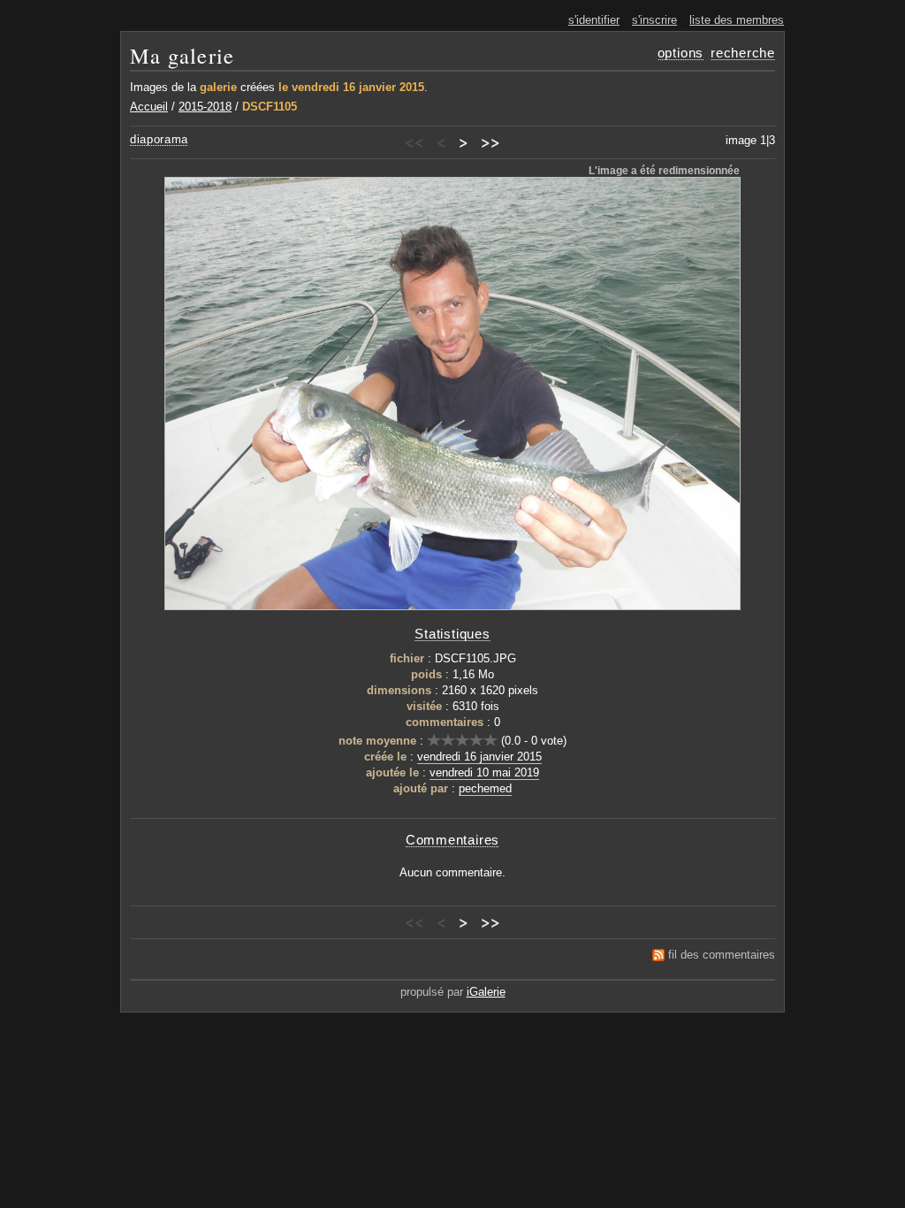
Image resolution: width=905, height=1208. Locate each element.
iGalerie (486, 991)
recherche (743, 52)
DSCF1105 (269, 106)
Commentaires (452, 839)
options (680, 52)
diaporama (159, 139)
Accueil (149, 106)
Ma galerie (182, 55)
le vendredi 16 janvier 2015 (351, 87)
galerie (218, 87)
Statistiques (452, 633)
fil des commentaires (721, 954)
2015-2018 (205, 106)
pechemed (485, 788)
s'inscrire (654, 20)
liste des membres (736, 20)
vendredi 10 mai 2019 (484, 772)
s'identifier (594, 20)
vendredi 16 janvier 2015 (479, 756)
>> (490, 141)
